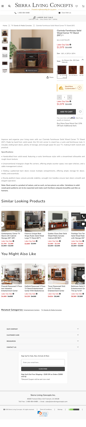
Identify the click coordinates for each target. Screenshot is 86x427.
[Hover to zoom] (31, 51)
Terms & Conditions (46, 409)
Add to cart (66, 112)
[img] (47, 77)
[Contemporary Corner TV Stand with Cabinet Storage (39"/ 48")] (11, 221)
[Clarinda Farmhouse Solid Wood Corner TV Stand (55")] (4, 33)
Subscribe (43, 369)
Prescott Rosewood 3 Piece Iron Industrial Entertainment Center (11, 288)
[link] (43, 414)
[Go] (79, 88)
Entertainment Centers (32, 310)
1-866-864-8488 (23, 13)
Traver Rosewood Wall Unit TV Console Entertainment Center (56, 288)
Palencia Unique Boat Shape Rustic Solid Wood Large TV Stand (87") (34, 235)
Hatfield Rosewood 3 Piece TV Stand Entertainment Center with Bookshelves (35, 288)
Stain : (59, 61)
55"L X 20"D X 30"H (68, 53)
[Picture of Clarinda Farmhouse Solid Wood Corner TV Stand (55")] (4, 48)
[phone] (83, 216)
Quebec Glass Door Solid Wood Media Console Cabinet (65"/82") (57, 235)
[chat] (83, 224)
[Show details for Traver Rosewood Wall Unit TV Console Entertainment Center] (58, 274)
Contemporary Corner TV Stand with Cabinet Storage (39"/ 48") (10, 235)
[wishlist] (76, 6)
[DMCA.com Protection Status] (73, 409)
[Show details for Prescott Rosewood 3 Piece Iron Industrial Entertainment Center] (11, 274)
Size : (58, 53)
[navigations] (2, 6)
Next (4, 72)
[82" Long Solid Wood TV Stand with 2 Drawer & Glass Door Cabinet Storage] (58, 221)
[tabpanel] (43, 165)
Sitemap (60, 409)
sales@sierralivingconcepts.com (56, 401)
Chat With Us (66, 13)
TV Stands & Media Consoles (51, 310)
